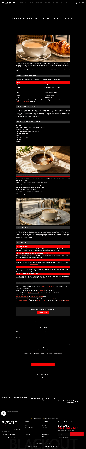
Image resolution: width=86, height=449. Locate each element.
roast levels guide (34, 264)
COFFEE (21, 3)
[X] (11, 437)
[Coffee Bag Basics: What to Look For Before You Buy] (43, 388)
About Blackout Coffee (41, 300)
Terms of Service (56, 353)
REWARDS (55, 3)
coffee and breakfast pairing (22, 296)
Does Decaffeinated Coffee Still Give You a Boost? (15, 397)
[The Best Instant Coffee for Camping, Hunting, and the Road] (70, 390)
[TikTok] (14, 437)
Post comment (43, 349)
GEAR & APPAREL (29, 3)
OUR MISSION (63, 3)
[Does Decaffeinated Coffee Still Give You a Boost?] (15, 388)
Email (45, 331)
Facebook (66, 300)
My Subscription (28, 429)
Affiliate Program (45, 434)
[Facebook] (5, 437)
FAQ (26, 425)
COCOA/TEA (47, 3)
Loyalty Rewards (45, 429)
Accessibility (48, 443)
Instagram (59, 300)
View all (43, 377)
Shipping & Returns (29, 427)
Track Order (27, 432)
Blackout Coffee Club (30, 295)
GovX (43, 436)
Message (19, 337)
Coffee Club (44, 427)
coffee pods (34, 299)
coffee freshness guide (21, 300)
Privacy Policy (48, 353)
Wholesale (44, 432)
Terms (43, 443)
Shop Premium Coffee (43, 312)
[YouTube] (8, 437)
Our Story (44, 425)
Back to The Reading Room (44, 364)
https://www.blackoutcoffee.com (13, 411)
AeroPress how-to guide (33, 292)
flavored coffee (25, 299)
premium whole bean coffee (22, 101)
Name (17, 331)
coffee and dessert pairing (36, 296)
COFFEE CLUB (38, 3)
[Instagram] (3, 437)
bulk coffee (52, 299)
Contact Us (27, 434)
